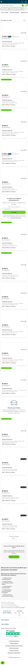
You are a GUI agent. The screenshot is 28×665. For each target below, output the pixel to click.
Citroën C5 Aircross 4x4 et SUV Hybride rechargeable (7, 591)
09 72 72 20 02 (7, 613)
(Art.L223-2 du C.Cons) (16, 217)
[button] (7, 8)
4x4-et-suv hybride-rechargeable (8, 604)
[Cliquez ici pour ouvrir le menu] (26, 2)
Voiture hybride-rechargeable (7, 603)
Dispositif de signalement (14, 652)
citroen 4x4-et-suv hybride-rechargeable (10, 606)
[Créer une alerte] (3, 662)
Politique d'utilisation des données (14, 645)
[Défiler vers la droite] (26, 8)
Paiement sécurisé (13, 650)
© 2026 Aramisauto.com (14, 657)
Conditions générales (14, 641)
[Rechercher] (23, 5)
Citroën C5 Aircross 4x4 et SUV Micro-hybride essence (7, 583)
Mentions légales (14, 643)
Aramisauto (3, 602)
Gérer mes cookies (14, 648)
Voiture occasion (10, 602)
